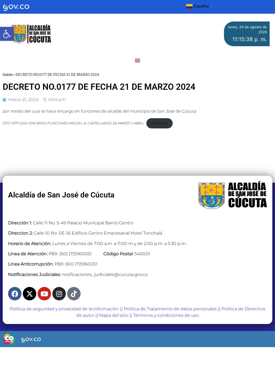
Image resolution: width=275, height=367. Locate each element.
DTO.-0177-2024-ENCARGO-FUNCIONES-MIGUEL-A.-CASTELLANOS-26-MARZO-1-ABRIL (73, 123)
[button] (7, 34)
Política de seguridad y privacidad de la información (64, 308)
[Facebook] (14, 293)
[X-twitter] (29, 293)
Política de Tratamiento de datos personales (170, 308)
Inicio (7, 74)
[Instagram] (59, 293)
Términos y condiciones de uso (166, 315)
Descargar (159, 123)
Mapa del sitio (113, 315)
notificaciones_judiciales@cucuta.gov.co (105, 274)
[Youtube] (44, 293)
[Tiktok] (74, 293)
